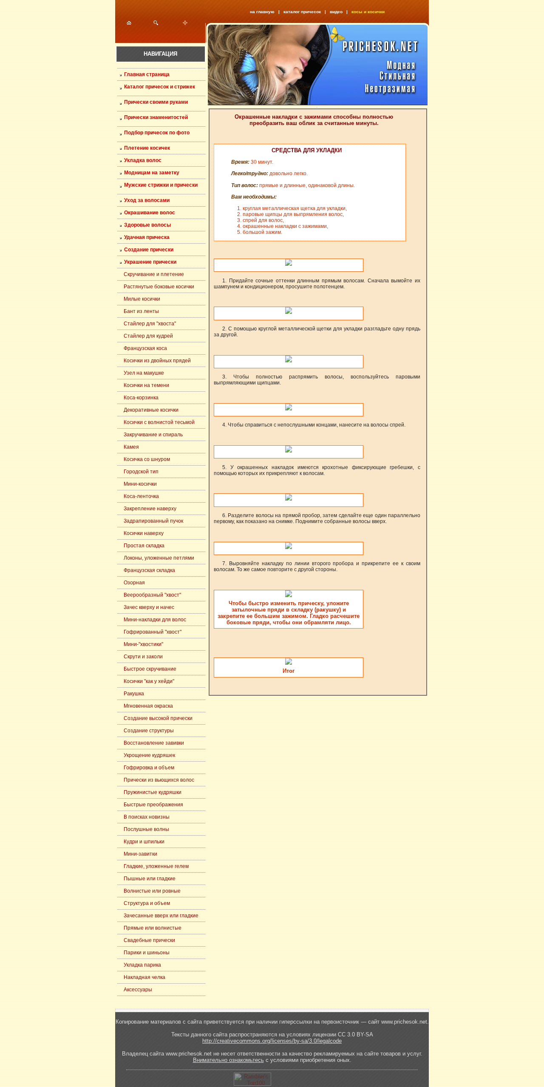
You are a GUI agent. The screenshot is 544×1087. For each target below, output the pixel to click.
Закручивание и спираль (153, 435)
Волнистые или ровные (152, 891)
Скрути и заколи (143, 657)
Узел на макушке (144, 373)
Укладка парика (142, 965)
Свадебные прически (149, 940)
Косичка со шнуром (147, 459)
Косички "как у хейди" (149, 681)
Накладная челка (144, 977)
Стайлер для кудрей (148, 336)
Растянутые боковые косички (159, 287)
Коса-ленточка (141, 496)
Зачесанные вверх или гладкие (161, 916)
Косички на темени (146, 385)
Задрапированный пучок (153, 521)
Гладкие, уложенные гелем (156, 866)
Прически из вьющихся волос (159, 780)
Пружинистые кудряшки (152, 792)
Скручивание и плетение (154, 274)
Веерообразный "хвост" (152, 595)
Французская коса (145, 348)
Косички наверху (144, 533)
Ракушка (134, 694)
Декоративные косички (151, 410)
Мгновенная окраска (148, 706)
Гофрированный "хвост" (152, 632)
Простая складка (144, 546)
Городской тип (141, 472)
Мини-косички (140, 484)
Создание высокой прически (158, 718)
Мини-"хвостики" (143, 644)
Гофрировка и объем (149, 768)
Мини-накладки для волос (155, 620)
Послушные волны (146, 829)
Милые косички (142, 299)
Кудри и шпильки (144, 842)
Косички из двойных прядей (157, 361)
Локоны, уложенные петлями (159, 558)
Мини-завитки (140, 854)
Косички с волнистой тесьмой (159, 422)
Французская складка (149, 570)
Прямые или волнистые (152, 928)
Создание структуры (149, 731)
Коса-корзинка (141, 398)
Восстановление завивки (154, 743)
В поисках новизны (147, 817)
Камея (131, 447)
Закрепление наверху (150, 509)
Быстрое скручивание (150, 669)
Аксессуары (138, 990)
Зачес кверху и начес (149, 607)
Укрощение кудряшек (149, 755)
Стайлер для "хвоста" (150, 324)
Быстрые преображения (153, 805)
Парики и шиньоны (147, 953)
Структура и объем (147, 903)
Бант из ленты (141, 311)
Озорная (134, 583)
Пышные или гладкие (150, 879)
